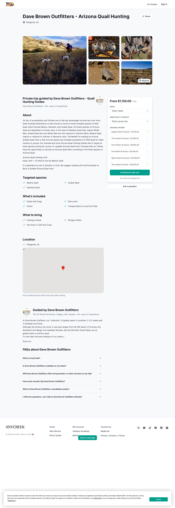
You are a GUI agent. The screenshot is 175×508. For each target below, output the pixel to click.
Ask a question (130, 186)
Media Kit (105, 431)
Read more (27, 341)
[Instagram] (138, 427)
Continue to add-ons (129, 172)
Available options (117, 127)
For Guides (152, 4)
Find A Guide (55, 435)
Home (52, 427)
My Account (78, 427)
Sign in (164, 4)
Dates (112, 107)
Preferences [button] (11, 501)
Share (147, 16)
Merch (75, 435)
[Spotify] (167, 427)
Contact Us (106, 427)
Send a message (87, 437)
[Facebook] (155, 427)
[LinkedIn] (161, 427)
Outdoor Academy (81, 431)
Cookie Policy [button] (97, 498)
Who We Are (55, 431)
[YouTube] (144, 427)
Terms (122, 435)
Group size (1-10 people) (119, 117)
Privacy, (104, 435)
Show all (145, 81)
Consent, (112, 435)
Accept (158, 499)
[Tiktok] (150, 427)
